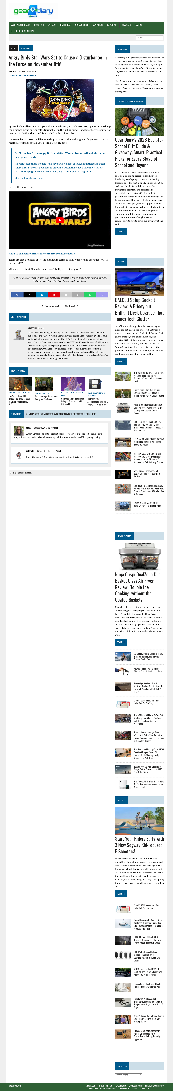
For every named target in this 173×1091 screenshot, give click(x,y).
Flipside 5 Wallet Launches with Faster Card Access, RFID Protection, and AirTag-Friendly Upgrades (147, 1035)
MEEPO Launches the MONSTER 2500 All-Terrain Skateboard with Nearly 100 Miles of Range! (148, 972)
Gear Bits (121, 800)
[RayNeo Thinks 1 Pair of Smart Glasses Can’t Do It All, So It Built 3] (123, 674)
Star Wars (31, 71)
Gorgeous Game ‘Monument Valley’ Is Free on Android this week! (72, 401)
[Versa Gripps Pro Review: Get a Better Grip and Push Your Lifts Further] (123, 476)
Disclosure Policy (135, 1086)
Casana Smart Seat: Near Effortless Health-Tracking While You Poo (148, 985)
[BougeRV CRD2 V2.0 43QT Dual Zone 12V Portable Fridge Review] (123, 508)
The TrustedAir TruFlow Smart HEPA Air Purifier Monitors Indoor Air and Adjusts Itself (149, 784)
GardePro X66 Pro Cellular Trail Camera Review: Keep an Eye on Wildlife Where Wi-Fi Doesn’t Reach (149, 392)
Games (22, 71)
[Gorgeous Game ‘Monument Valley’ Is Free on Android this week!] (73, 388)
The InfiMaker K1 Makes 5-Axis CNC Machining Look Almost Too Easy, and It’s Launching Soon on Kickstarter (148, 719)
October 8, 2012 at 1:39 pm (45, 427)
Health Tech (65, 24)
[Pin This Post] (54, 294)
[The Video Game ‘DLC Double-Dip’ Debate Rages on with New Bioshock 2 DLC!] (20, 388)
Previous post (52, 305)
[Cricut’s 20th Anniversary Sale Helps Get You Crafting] (123, 706)
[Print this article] (78, 294)
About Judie (90, 1086)
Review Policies (120, 1086)
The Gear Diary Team (105, 1086)
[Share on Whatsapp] (90, 294)
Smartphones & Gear (20, 24)
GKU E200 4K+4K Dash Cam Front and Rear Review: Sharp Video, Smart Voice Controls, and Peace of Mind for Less (148, 426)
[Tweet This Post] (30, 294)
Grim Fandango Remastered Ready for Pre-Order (46, 398)
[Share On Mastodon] (102, 294)
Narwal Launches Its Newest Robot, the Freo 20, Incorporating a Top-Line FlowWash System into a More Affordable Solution (148, 924)
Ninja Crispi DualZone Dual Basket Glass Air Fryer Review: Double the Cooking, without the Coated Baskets (148, 409)
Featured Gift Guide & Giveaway (130, 101)
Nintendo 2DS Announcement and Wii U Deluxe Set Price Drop (97, 401)
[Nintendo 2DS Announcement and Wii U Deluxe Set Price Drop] (94, 389)
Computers (98, 24)
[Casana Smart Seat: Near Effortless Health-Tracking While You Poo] (123, 989)
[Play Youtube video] (60, 220)
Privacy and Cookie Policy (154, 1086)
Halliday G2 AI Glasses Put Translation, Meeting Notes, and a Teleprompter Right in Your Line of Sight (148, 1003)
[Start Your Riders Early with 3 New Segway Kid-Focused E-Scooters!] (139, 832)
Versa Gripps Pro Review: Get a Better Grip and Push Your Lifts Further (147, 473)
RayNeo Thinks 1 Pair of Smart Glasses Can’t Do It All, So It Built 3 (148, 670)
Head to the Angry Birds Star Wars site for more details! (42, 253)
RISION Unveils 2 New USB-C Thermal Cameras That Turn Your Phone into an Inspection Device (148, 940)
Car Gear (52, 24)
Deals (63, 393)
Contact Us (144, 1088)
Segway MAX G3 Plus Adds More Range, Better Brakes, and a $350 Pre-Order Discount (148, 769)
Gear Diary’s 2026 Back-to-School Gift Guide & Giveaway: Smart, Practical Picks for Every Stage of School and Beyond (139, 152)
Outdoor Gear (82, 24)
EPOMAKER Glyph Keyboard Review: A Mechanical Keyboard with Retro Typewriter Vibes (149, 441)
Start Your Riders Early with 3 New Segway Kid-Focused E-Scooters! (139, 845)
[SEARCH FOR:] (149, 37)
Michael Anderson (27, 75)
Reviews (121, 261)
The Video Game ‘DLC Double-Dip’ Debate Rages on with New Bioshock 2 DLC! (19, 400)
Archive (134, 1088)
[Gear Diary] (33, 11)
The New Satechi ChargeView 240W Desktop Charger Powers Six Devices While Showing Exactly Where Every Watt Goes (149, 753)
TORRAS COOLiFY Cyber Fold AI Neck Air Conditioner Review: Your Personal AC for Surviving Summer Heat (149, 377)
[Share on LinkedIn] (42, 294)
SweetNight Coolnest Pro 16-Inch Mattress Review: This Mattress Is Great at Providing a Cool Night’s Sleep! (148, 687)
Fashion (138, 24)
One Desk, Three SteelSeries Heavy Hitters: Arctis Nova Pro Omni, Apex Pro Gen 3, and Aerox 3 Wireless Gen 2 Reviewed (149, 490)
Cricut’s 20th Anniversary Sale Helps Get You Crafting (146, 702)
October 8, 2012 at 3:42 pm (48, 451)
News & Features (42, 393)
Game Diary (112, 24)
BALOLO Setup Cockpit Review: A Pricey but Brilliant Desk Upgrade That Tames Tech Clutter (139, 309)
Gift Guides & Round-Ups (22, 31)
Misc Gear (126, 24)
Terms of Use (124, 1088)
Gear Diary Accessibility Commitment (103, 1088)
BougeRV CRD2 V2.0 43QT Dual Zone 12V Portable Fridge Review (147, 504)
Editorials (14, 393)
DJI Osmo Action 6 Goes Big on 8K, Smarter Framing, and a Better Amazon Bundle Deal (148, 656)
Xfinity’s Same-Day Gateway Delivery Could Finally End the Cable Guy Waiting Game (149, 1018)
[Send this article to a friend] (66, 294)
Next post (70, 305)
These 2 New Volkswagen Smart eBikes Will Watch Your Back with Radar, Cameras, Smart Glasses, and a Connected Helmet (149, 736)
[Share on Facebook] (17, 294)
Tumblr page (26, 171)
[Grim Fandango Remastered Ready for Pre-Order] (44, 389)
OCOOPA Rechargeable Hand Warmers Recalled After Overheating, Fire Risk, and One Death (147, 956)
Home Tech (39, 24)
